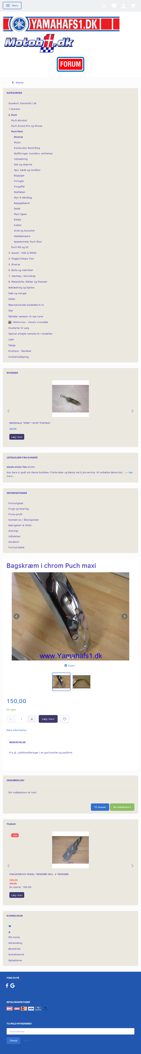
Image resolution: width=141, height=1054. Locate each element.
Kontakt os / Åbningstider (23, 519)
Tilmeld (13, 1040)
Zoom (71, 665)
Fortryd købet (16, 547)
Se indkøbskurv (122, 807)
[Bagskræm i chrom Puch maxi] (70, 616)
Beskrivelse (17, 742)
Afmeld (27, 1040)
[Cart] (133, 6)
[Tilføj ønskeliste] (64, 719)
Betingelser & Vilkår (20, 525)
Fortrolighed (15, 503)
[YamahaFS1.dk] (61, 23)
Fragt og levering (18, 508)
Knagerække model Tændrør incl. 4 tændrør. (39, 874)
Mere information (16, 730)
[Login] (124, 6)
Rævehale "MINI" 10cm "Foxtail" (30, 423)
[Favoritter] (114, 6)
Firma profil (15, 514)
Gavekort (13, 541)
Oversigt (13, 530)
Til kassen (100, 807)
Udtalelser (14, 536)
